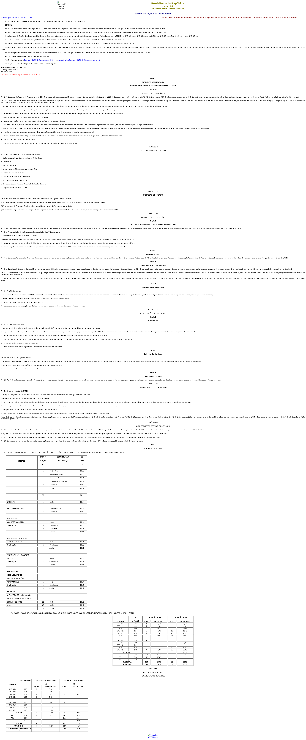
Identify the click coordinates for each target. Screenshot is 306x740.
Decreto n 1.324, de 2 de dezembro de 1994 (39, 60)
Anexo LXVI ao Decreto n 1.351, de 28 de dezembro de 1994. (79, 60)
